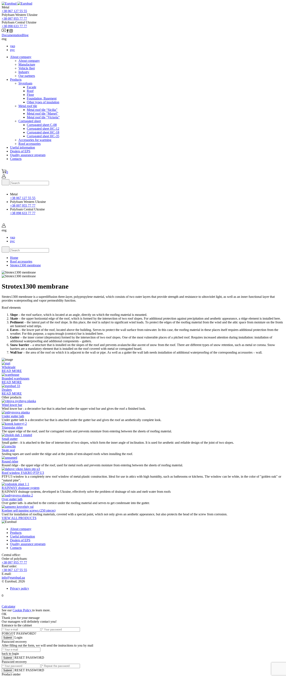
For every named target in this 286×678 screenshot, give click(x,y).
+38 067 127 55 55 (14, 11)
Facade (31, 87)
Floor (30, 94)
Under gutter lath (13, 416)
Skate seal (8, 450)
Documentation (12, 35)
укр (12, 46)
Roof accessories (21, 261)
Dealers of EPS (20, 151)
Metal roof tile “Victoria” (43, 117)
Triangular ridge (12, 427)
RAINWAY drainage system (20, 488)
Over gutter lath (12, 499)
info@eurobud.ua (13, 577)
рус (12, 50)
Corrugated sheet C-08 (42, 125)
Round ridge (10, 461)
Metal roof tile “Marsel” (42, 113)
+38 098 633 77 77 (14, 26)
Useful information (22, 147)
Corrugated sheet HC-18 (43, 132)
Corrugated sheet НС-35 (43, 136)
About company (20, 57)
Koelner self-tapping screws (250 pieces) (28, 510)
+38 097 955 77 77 (14, 18)
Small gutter (10, 439)
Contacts (16, 159)
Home (14, 257)
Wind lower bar (12, 405)
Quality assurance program (27, 155)
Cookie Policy (22, 610)
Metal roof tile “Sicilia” (42, 109)
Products (16, 79)
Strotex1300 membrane (25, 265)
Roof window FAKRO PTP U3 (23, 472)
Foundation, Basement (42, 98)
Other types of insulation (43, 102)
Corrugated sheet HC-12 (43, 128)
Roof (30, 91)
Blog (25, 35)
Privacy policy (19, 588)
